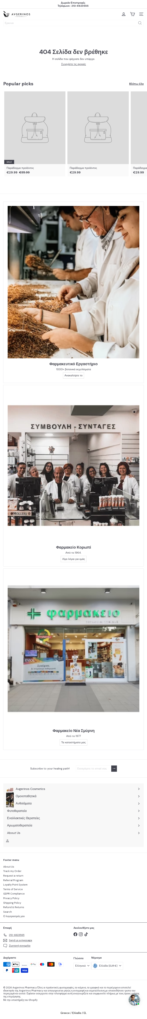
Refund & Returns (13, 907)
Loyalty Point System (15, 884)
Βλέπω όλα (136, 83)
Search (7, 911)
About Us (8, 866)
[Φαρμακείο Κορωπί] (73, 465)
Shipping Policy (12, 902)
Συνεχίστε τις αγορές (73, 64)
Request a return (13, 875)
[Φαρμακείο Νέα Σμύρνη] (73, 649)
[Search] (140, 23)
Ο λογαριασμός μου (14, 916)
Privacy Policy (11, 898)
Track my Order (12, 871)
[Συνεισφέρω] (114, 768)
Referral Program (13, 880)
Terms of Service (13, 889)
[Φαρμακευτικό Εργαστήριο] (73, 282)
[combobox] (73, 23)
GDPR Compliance (14, 893)
